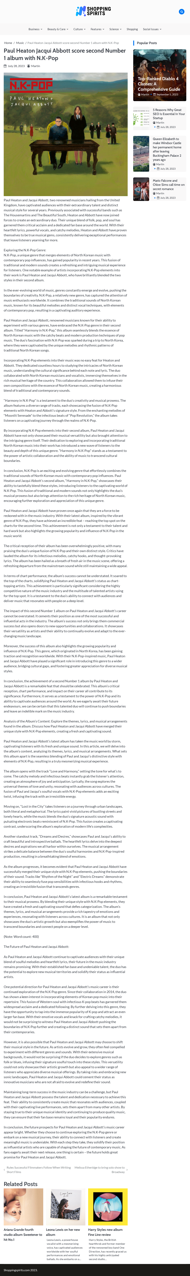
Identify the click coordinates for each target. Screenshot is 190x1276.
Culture (78, 29)
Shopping (132, 29)
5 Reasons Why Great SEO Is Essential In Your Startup (169, 114)
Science (114, 29)
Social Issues (151, 29)
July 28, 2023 (168, 127)
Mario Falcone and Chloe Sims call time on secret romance (169, 185)
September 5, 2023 (167, 94)
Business (34, 29)
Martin (35, 66)
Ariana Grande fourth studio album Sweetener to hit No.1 (23, 1235)
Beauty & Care (56, 29)
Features (96, 29)
